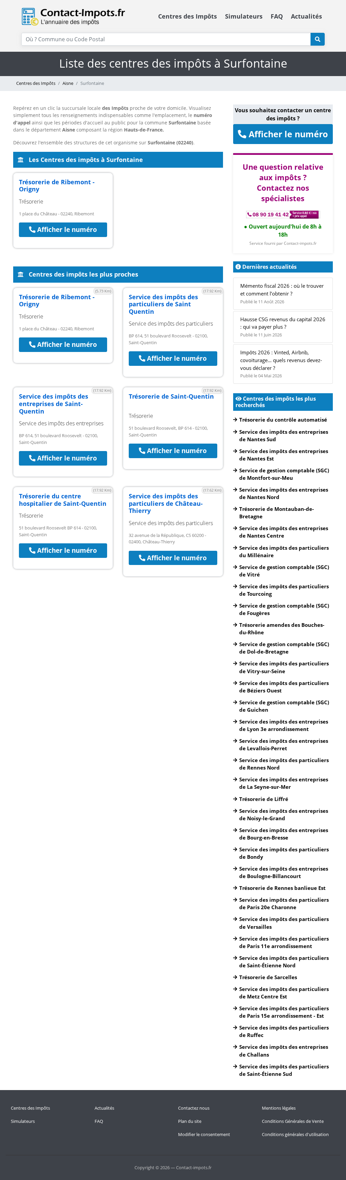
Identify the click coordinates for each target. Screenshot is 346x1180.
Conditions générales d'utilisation (295, 1134)
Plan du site (189, 1121)
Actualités (306, 16)
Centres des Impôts (187, 16)
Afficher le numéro (66, 229)
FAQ (277, 16)
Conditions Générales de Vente (293, 1121)
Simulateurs (244, 16)
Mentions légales (279, 1108)
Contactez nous (193, 1108)
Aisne (68, 83)
